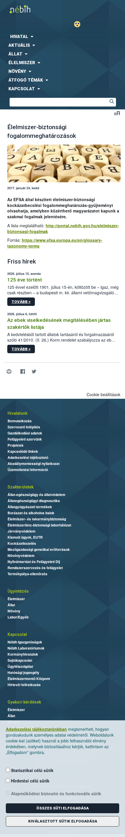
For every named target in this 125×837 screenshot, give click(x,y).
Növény (14, 611)
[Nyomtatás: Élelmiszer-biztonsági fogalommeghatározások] (8, 371)
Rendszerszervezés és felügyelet (35, 567)
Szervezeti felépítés (24, 427)
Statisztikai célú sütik (31, 770)
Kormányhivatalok (23, 654)
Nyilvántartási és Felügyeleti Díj (34, 561)
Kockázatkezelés (22, 543)
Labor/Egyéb (18, 617)
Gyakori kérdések (24, 702)
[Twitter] (33, 371)
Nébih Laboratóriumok (26, 648)
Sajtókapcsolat (20, 660)
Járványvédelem (21, 531)
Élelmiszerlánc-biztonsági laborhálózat (39, 525)
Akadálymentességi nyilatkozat (34, 463)
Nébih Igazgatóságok (25, 642)
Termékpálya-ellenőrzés (27, 573)
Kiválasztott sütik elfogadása (62, 821)
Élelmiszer (16, 598)
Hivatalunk (17, 413)
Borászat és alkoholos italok (31, 512)
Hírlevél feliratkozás (24, 684)
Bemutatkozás (20, 420)
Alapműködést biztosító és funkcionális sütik (55, 793)
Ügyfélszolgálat (20, 666)
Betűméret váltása (117, 113)
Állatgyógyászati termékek (30, 506)
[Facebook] (22, 371)
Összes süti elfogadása (62, 808)
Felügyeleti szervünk (25, 439)
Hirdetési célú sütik (29, 781)
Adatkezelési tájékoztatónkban (36, 729)
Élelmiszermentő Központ (29, 678)
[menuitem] (62, 36)
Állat (11, 604)
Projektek (16, 445)
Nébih (31, 9)
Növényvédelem (21, 555)
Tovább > (21, 302)
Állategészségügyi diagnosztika (34, 500)
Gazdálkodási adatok (25, 433)
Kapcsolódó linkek (23, 451)
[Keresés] (111, 102)
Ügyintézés (18, 591)
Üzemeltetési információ (28, 469)
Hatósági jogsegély (23, 672)
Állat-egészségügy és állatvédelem (36, 494)
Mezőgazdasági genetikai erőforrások (39, 549)
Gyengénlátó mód (79, 24)
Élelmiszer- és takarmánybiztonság (37, 519)
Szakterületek (20, 487)
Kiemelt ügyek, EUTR (25, 537)
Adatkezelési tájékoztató (28, 457)
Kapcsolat (17, 634)
